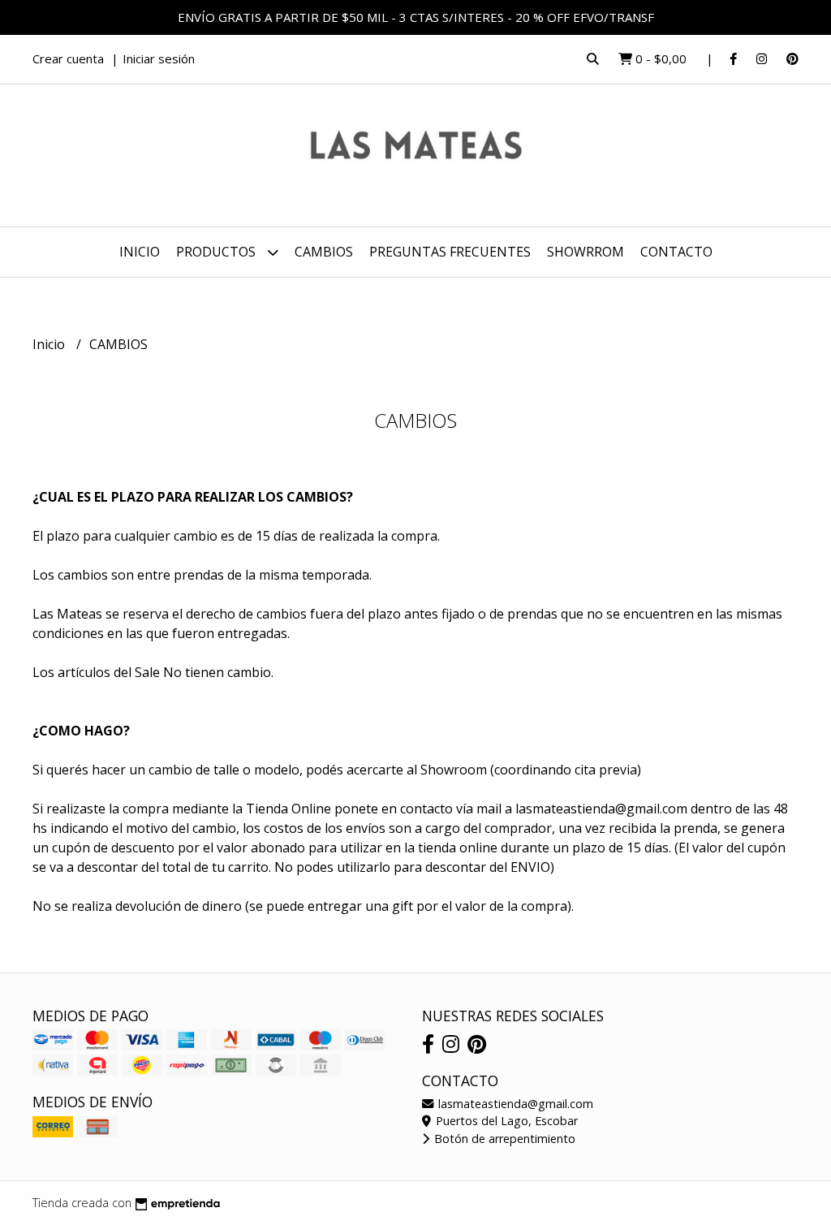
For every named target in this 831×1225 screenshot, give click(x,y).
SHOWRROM (585, 252)
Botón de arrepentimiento (503, 1138)
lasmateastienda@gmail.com (514, 1103)
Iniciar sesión (159, 58)
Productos (217, 252)
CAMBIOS (324, 252)
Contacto (676, 252)
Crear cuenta (68, 58)
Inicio (139, 252)
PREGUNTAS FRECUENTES (450, 252)
